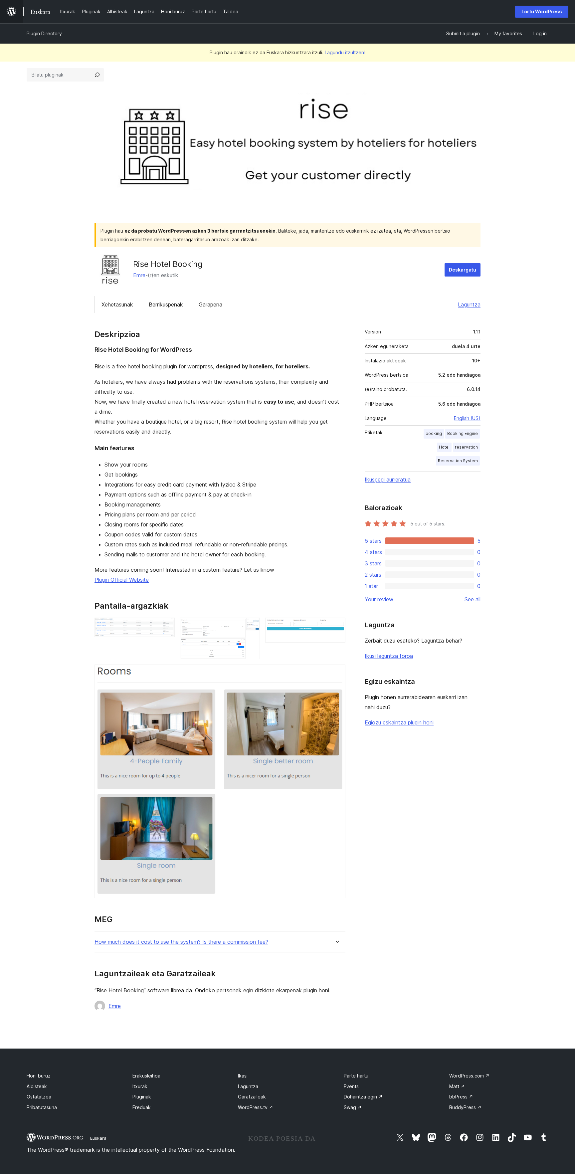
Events (351, 1086)
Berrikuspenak (166, 304)
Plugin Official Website (122, 579)
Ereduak (141, 1107)
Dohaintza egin (363, 1096)
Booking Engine (462, 433)
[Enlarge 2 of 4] (251, 626)
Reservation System (458, 460)
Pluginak (141, 1096)
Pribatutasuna (42, 1107)
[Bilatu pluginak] (97, 75)
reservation (466, 447)
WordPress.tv (255, 1107)
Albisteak (37, 1086)
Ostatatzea (39, 1096)
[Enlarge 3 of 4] (336, 626)
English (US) (467, 418)
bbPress (461, 1096)
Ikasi (243, 1075)
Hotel (444, 447)
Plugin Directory (44, 33)
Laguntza (469, 304)
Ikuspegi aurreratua (388, 479)
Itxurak (139, 1086)
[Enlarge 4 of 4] (336, 673)
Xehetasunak (117, 304)
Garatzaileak (252, 1096)
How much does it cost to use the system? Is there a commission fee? (181, 942)
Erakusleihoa (146, 1075)
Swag (353, 1107)
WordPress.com (469, 1075)
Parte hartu (356, 1075)
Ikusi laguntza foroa (389, 656)
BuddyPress (465, 1107)
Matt (457, 1086)
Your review (379, 599)
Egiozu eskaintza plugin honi (399, 722)
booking (434, 433)
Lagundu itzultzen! (345, 52)
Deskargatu (462, 270)
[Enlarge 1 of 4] (165, 626)
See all (472, 599)
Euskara (98, 1138)
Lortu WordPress (541, 11)
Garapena (210, 304)
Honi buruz (39, 1075)
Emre (139, 275)
